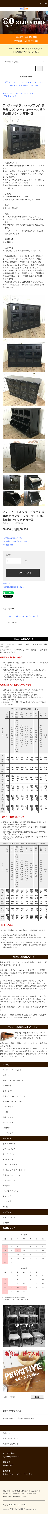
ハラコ (5, 1112)
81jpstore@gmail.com (11, 1457)
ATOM (23, 1496)
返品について (8, 583)
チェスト (13, 85)
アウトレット (8, 1122)
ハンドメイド (8, 1133)
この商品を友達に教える (12, 538)
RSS (18, 1496)
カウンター (33, 85)
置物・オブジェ (9, 1117)
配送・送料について (10, 1217)
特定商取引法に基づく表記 (13, 587)
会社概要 (6, 1223)
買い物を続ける (9, 545)
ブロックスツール (10, 1091)
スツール (20, 82)
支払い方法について (9, 1491)
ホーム (5, 93)
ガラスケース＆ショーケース (14, 1096)
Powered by (6, 1509)
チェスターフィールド (34, 82)
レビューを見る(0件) (16, 616)
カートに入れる (24, 572)
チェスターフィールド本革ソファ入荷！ (25, 48)
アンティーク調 (10, 96)
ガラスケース (10, 82)
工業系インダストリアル (12, 1102)
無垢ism (6, 1075)
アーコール (23, 85)
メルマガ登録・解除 (9, 1496)
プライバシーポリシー (28, 1493)
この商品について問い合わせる (15, 541)
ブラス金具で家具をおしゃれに (26, 52)
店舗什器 (6, 1128)
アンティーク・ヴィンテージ (14, 1070)
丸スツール (7, 1086)
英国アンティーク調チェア (13, 1080)
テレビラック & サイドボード (21, 93)
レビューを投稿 (32, 616)
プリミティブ (8, 1107)
